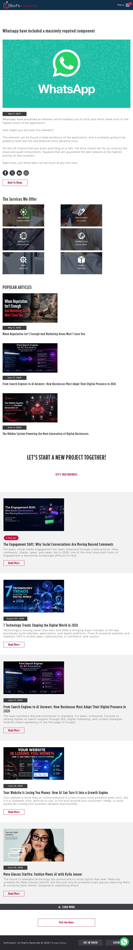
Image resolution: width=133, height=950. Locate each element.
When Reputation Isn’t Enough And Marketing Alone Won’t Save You (44, 334)
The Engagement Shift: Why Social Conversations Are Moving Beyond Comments (58, 544)
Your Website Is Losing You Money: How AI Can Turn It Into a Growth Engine (55, 792)
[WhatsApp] (26, 173)
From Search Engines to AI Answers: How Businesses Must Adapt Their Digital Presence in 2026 (59, 384)
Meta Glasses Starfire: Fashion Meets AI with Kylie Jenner (42, 874)
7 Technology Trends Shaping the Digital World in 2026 (40, 625)
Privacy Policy (59, 943)
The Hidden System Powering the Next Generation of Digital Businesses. (46, 434)
